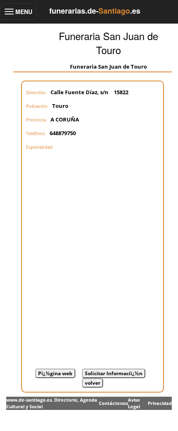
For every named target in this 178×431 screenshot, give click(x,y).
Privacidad (160, 403)
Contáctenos (113, 403)
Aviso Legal (134, 403)
